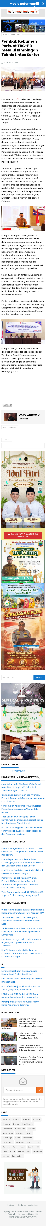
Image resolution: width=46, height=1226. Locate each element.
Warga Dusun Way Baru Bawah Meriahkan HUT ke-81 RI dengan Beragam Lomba (31, 1047)
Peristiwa (20, 1142)
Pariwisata (27, 1138)
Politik (30, 1142)
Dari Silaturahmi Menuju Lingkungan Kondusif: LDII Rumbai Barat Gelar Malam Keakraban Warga (21, 953)
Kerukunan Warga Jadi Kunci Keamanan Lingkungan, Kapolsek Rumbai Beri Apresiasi (21, 942)
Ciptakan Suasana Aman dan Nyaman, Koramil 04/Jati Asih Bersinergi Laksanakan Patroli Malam (22, 798)
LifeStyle (31, 1128)
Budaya (16, 1119)
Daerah (26, 1119)
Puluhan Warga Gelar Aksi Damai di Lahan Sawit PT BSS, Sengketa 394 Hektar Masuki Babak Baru (22, 851)
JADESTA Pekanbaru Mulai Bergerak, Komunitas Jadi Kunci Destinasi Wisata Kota (20, 920)
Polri (38, 1142)
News (29, 1133)
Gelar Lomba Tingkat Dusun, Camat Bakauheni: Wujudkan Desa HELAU (31, 1035)
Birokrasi (6, 1119)
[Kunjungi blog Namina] (23, 1177)
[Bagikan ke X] (8, 405)
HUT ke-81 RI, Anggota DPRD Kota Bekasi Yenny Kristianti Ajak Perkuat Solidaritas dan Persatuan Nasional (21, 831)
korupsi (6, 1156)
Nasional (20, 1133)
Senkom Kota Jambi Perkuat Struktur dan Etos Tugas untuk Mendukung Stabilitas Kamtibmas (22, 931)
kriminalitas (17, 1156)
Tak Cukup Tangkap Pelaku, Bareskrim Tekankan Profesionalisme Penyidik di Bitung (31, 1060)
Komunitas (20, 1128)
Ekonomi (6, 1124)
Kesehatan (7, 1128)
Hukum (16, 1124)
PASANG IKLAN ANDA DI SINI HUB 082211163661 (24, 535)
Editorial (36, 1119)
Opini (17, 1138)
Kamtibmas (27, 1124)
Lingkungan (8, 1133)
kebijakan (37, 1151)
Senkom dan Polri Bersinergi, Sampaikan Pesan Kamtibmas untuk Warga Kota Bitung (21, 809)
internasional (24, 1151)
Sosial (22, 1147)
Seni (14, 1147)
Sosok (30, 1147)
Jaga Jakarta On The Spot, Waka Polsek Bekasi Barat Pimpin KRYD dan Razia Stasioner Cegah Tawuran (21, 787)
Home (5, 34)
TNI (38, 1147)
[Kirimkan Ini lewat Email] (4, 405)
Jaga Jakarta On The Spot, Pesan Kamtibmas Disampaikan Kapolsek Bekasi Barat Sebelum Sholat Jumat (22, 820)
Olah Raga (7, 1138)
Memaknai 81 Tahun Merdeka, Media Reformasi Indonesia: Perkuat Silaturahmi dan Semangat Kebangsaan (22, 1024)
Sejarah (6, 1147)
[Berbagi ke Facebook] (11, 405)
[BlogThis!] (6, 405)
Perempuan (8, 1142)
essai (12, 1151)
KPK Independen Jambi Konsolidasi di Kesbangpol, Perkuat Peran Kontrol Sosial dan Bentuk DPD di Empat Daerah (22, 862)
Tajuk (5, 1151)
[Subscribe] (39, 1090)
